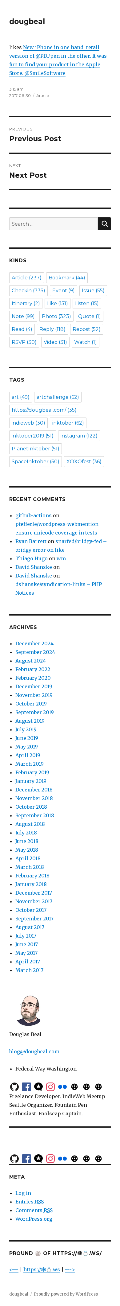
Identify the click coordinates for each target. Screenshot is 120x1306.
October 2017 (30, 910)
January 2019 (30, 781)
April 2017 (27, 961)
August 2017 (29, 927)
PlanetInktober (35, 449)
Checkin (28, 290)
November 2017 (33, 901)
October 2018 (31, 807)
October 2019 (31, 704)
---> (70, 1269)
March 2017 (29, 970)
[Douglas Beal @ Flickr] (62, 1086)
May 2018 (26, 850)
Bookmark (67, 278)
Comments (34, 1210)
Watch (85, 342)
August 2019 (30, 721)
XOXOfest (84, 461)
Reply (52, 329)
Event (63, 290)
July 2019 (26, 729)
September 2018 (34, 815)
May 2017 (26, 953)
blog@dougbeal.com (34, 1051)
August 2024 (30, 661)
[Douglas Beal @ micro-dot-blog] (38, 1086)
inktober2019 (33, 436)
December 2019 (33, 686)
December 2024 (34, 643)
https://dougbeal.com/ (44, 410)
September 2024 (35, 652)
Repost (87, 329)
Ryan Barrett (30, 541)
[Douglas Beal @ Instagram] (50, 1086)
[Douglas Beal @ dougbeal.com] (86, 1086)
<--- (13, 1269)
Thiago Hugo (31, 558)
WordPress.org (33, 1219)
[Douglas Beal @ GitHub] (14, 1086)
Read (22, 329)
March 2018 (29, 867)
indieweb (28, 423)
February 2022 (32, 669)
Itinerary (26, 303)
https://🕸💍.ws (41, 1269)
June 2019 (26, 738)
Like (57, 303)
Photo (56, 316)
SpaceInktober (35, 461)
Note (23, 316)
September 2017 (34, 918)
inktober (68, 423)
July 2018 (26, 833)
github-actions (33, 515)
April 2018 (28, 858)
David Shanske (33, 567)
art (21, 397)
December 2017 (33, 893)
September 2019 (34, 712)
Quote (89, 316)
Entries (29, 1202)
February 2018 (32, 876)
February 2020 (33, 678)
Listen (87, 303)
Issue (93, 290)
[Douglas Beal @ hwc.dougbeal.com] (98, 1086)
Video (55, 342)
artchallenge (58, 397)
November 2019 (34, 695)
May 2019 (26, 747)
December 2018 (34, 790)
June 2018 (26, 841)
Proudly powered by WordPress (66, 1294)
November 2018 (34, 798)
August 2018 (30, 824)
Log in (23, 1193)
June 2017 (26, 944)
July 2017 (25, 936)
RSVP (24, 342)
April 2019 (27, 755)
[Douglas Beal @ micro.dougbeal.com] (74, 1086)
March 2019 (29, 764)
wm (61, 558)
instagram (79, 436)
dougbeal (27, 21)
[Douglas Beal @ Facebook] (26, 1086)
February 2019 (32, 772)
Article (42, 95)
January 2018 (31, 884)
